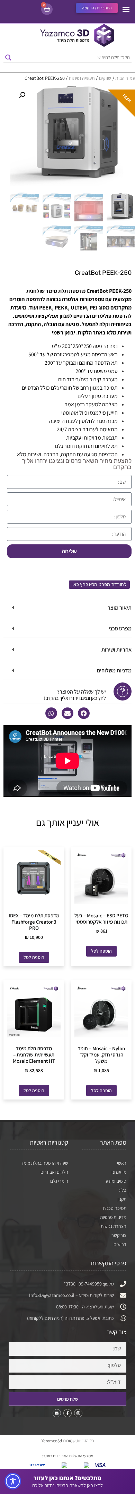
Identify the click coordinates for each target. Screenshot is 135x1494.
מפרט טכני (120, 628)
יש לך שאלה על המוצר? (81, 691)
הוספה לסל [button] (101, 951)
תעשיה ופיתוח (82, 78)
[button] (126, 9)
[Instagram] (78, 1413)
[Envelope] (57, 1413)
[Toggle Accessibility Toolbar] (12, 1481)
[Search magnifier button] (8, 57)
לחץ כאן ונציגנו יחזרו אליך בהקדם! (75, 698)
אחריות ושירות (116, 649)
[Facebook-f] (67, 1413)
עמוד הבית (125, 78)
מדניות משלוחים (114, 670)
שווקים (105, 78)
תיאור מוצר (120, 607)
